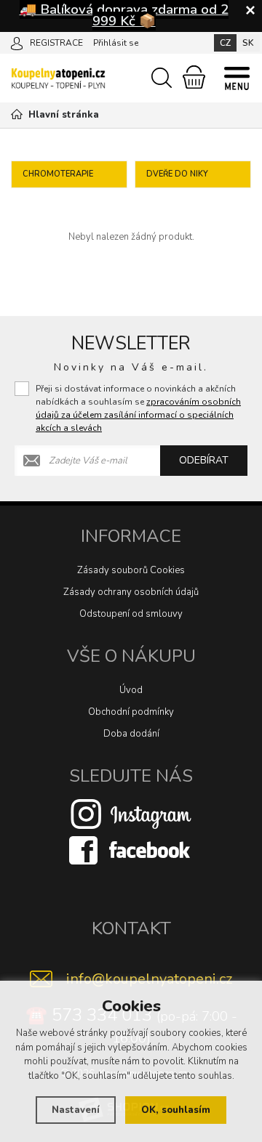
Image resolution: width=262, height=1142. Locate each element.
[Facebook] (131, 849)
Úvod (131, 690)
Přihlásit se (115, 43)
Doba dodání (131, 733)
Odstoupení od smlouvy (131, 613)
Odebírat (204, 460)
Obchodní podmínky (131, 711)
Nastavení (76, 1110)
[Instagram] (131, 812)
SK (248, 43)
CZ (225, 43)
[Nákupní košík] (194, 77)
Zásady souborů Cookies (131, 570)
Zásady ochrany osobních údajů (131, 592)
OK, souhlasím (175, 1110)
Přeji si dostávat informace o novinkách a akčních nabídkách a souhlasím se (138, 408)
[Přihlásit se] (17, 42)
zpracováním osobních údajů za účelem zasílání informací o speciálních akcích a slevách (138, 415)
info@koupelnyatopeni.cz (149, 979)
